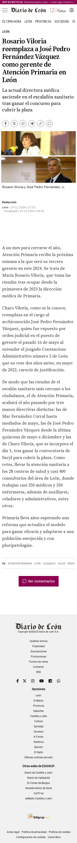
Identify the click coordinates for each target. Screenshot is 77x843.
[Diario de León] (38, 10)
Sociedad (62, 21)
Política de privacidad (34, 832)
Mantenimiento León (36, 2)
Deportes (38, 710)
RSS (38, 672)
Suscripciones (39, 651)
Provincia (43, 21)
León (28, 21)
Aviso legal (13, 832)
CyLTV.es (39, 793)
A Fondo (38, 736)
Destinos (39, 741)
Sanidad (38, 726)
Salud (61, 563)
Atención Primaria (20, 563)
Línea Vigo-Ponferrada (63, 2)
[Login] (71, 10)
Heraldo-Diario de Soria (38, 788)
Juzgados (49, 563)
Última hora (11, 21)
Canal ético (54, 837)
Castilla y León (38, 716)
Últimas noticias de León (38, 757)
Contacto (38, 666)
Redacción (9, 202)
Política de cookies (59, 832)
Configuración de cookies (31, 837)
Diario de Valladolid (38, 777)
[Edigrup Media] (38, 816)
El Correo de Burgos (38, 783)
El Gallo (38, 752)
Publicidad (38, 646)
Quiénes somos (38, 641)
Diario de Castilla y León (38, 772)
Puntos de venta (38, 661)
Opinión (38, 747)
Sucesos (38, 731)
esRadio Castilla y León (38, 798)
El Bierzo (38, 700)
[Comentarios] (49, 123)
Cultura (38, 721)
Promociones (38, 656)
